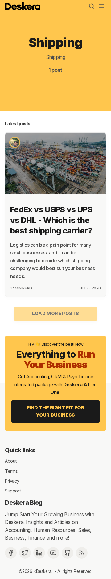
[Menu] (101, 6)
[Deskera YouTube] (53, 553)
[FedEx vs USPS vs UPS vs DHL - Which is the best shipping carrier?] (55, 163)
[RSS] (82, 553)
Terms (11, 470)
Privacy (12, 481)
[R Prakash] (14, 142)
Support (13, 490)
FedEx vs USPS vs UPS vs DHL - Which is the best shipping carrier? (51, 220)
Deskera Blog (23, 502)
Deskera (43, 571)
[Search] (91, 6)
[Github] (67, 553)
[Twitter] (25, 553)
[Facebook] (11, 553)
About (11, 461)
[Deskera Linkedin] (39, 553)
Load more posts (55, 313)
